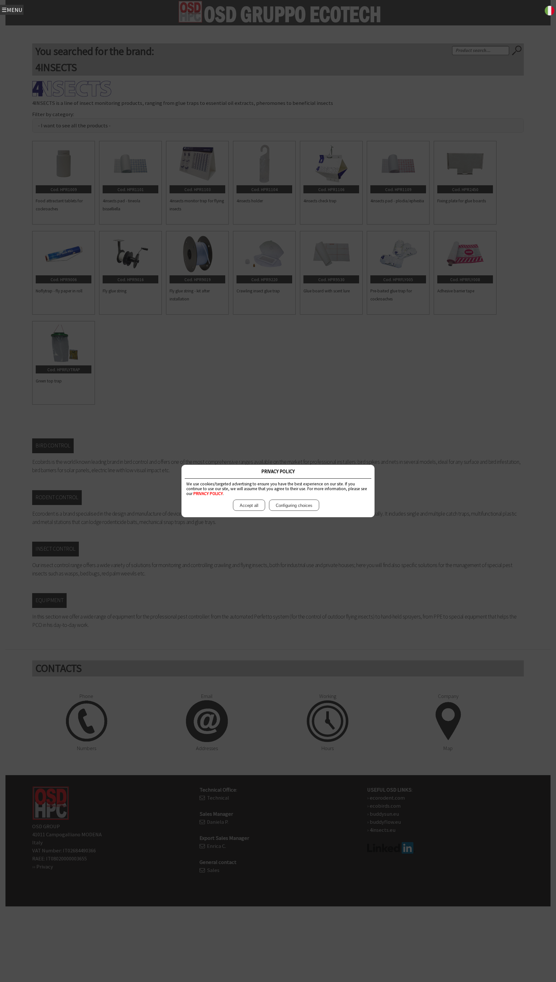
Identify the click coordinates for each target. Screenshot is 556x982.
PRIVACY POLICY (208, 493)
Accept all (249, 505)
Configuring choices (294, 505)
